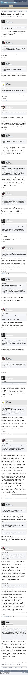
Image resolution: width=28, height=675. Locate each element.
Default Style (3, 670)
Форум (11, 6)
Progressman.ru (5, 6)
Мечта (7, 100)
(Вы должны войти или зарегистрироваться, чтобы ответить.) (16, 662)
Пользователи (17, 6)
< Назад (2, 16)
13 (17, 16)
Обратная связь (20, 670)
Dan (7, 41)
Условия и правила (24, 672)
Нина (7, 83)
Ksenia (7, 20)
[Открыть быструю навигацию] (26, 11)
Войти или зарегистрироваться (20, 1)
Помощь (25, 670)
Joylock (3, 616)
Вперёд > (20, 16)
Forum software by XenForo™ (5, 672)
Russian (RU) (8, 670)
